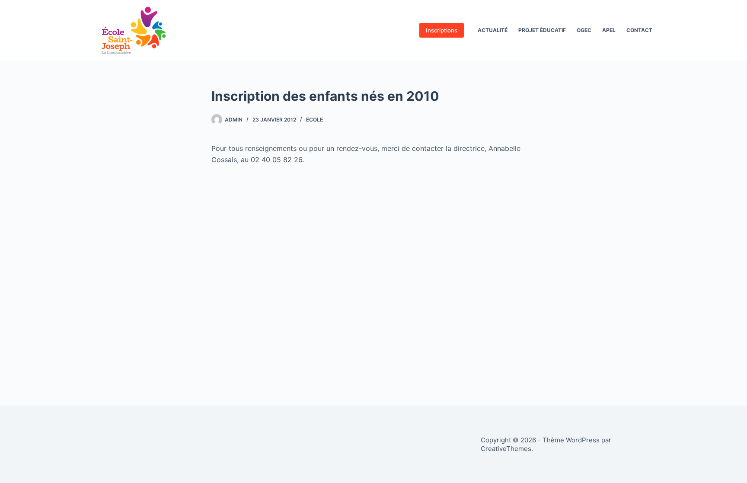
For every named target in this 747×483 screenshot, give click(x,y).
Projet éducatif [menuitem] (542, 30)
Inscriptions (441, 30)
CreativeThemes (506, 449)
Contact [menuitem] (639, 30)
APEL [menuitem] (609, 30)
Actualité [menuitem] (493, 30)
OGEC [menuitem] (584, 30)
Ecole (314, 119)
